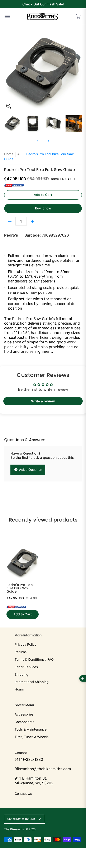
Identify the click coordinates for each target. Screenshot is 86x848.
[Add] (32, 221)
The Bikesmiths (14, 829)
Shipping (21, 675)
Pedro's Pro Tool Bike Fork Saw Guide (20, 588)
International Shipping (32, 682)
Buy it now (43, 208)
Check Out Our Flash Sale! (43, 4)
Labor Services (26, 667)
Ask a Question (30, 470)
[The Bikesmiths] (42, 16)
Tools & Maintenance (31, 729)
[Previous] (7, 72)
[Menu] (7, 16)
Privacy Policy (26, 644)
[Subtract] (9, 221)
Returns (21, 652)
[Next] (78, 72)
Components (24, 722)
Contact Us (23, 794)
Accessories (24, 714)
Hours (19, 689)
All (19, 154)
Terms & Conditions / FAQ (34, 660)
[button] (78, 16)
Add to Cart (43, 195)
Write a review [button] (43, 401)
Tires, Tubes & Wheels (31, 737)
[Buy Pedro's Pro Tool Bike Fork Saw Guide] (22, 563)
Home (8, 154)
